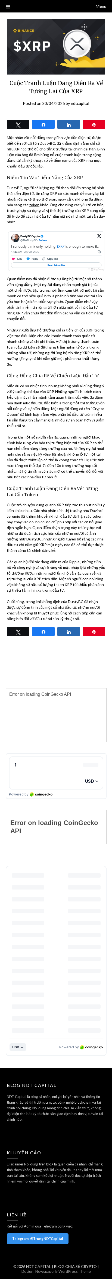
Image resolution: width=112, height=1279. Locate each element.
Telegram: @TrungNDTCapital (37, 1238)
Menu (100, 6)
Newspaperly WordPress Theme (63, 1271)
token (34, 204)
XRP (19, 313)
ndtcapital (80, 103)
